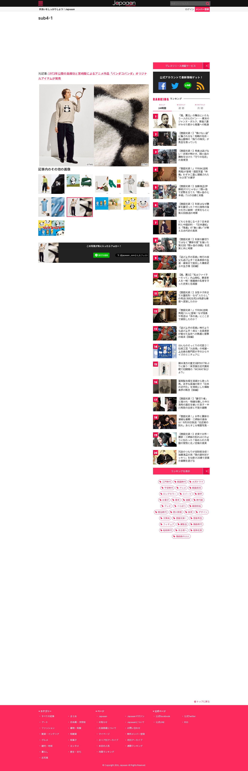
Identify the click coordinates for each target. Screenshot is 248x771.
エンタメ (74, 745)
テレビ (167, 506)
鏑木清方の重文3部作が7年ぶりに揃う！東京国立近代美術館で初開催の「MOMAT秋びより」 (193, 367)
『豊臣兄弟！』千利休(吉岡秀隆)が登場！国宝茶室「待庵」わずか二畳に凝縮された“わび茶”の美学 (193, 173)
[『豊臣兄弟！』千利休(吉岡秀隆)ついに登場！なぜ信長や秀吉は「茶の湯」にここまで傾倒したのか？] (165, 316)
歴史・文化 (75, 751)
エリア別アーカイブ (108, 740)
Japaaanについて (135, 722)
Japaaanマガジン (135, 716)
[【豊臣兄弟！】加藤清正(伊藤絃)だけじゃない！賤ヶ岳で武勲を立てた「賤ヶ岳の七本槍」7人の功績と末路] (165, 192)
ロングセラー (169, 493)
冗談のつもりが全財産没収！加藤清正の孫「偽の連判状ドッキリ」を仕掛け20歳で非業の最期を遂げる (193, 456)
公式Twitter (175, 86)
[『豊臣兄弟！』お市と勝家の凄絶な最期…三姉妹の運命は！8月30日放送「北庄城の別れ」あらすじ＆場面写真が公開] (165, 422)
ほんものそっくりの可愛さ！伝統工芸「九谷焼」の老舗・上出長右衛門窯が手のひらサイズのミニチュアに (193, 350)
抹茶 (190, 512)
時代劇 (199, 499)
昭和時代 (167, 530)
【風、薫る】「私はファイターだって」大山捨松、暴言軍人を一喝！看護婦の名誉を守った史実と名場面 (193, 279)
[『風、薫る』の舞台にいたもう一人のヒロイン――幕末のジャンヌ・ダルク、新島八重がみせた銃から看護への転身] (165, 121)
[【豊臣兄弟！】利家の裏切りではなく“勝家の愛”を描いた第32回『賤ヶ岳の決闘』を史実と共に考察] (165, 245)
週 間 (181, 107)
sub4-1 (45, 18)
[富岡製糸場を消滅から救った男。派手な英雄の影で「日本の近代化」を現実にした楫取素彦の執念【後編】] (165, 387)
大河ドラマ (197, 481)
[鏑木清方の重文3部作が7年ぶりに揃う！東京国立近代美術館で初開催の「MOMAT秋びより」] (165, 369)
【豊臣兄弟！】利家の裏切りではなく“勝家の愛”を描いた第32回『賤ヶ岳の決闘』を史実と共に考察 (193, 243)
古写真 (45, 757)
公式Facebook (162, 86)
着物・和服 (75, 728)
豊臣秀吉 (197, 518)
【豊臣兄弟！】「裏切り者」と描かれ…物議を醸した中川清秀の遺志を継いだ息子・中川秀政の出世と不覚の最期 (193, 403)
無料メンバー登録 (136, 733)
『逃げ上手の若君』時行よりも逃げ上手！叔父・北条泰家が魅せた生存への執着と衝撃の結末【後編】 (193, 332)
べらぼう (181, 506)
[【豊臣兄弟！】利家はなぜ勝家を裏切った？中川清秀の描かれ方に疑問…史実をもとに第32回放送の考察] (165, 210)
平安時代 (168, 487)
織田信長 (196, 506)
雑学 (200, 493)
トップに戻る (203, 701)
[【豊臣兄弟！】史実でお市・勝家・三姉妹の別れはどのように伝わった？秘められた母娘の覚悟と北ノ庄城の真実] (165, 440)
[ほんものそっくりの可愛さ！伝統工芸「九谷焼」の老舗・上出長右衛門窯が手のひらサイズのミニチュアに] (165, 351)
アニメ (182, 487)
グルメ (45, 740)
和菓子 (73, 740)
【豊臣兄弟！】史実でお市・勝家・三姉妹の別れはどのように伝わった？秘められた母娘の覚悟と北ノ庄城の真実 (193, 438)
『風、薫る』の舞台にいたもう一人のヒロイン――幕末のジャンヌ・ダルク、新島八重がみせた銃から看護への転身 (193, 119)
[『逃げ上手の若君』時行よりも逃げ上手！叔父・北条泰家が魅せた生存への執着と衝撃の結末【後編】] (165, 334)
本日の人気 (104, 745)
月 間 (200, 107)
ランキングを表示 (180, 471)
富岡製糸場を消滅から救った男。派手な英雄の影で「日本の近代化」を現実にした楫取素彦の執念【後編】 (193, 385)
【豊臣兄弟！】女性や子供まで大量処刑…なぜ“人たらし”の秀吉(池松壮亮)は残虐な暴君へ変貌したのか (193, 296)
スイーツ (187, 493)
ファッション (48, 728)
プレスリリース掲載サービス (180, 65)
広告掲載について (107, 728)
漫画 (188, 499)
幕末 (177, 499)
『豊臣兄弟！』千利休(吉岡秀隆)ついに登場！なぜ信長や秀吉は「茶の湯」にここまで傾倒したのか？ (193, 314)
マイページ (104, 733)
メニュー (40, 3)
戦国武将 (196, 487)
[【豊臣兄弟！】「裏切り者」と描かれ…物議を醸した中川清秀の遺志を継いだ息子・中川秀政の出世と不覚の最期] (165, 404)
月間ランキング (106, 751)
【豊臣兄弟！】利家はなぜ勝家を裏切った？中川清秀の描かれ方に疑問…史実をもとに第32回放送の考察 (193, 208)
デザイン (203, 512)
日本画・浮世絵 (78, 722)
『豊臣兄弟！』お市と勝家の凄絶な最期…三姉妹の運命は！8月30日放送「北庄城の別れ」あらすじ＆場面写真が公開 (193, 422)
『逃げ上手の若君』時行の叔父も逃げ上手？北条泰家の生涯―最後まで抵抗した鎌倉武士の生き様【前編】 (193, 261)
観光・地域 (47, 745)
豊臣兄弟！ (181, 518)
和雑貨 (73, 733)
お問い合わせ (133, 728)
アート (45, 722)
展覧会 (183, 524)
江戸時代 (166, 481)
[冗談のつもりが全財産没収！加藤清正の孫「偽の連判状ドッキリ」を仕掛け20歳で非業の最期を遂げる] (165, 457)
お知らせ (103, 722)
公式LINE (188, 86)
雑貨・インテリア (50, 733)
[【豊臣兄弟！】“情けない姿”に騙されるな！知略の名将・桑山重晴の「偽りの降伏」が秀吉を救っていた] (165, 139)
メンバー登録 (202, 9)
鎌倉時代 (197, 524)
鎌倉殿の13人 (182, 536)
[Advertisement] (66, 45)
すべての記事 (48, 716)
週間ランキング (135, 745)
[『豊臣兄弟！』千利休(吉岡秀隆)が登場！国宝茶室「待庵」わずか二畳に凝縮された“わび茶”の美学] (165, 174)
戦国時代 (181, 481)
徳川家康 (177, 512)
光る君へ (182, 530)
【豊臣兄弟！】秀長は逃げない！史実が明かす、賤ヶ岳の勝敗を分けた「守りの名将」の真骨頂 (193, 155)
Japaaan (124, 3)
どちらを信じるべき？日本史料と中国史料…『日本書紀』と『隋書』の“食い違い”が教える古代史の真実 (193, 226)
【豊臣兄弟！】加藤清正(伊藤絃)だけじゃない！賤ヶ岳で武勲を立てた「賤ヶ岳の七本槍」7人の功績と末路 (193, 190)
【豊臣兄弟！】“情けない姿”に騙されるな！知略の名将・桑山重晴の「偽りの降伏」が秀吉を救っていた (193, 137)
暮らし (45, 751)
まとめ (73, 716)
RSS (200, 86)
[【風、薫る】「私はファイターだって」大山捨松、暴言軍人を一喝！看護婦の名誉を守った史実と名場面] (165, 280)
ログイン (189, 9)
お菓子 (165, 499)
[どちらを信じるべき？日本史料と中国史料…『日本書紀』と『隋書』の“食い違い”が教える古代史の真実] (165, 227)
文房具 (166, 518)
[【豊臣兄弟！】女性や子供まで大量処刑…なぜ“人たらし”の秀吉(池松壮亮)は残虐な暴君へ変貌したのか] (165, 298)
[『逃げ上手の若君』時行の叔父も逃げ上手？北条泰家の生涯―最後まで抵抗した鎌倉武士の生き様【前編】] (165, 263)
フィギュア (168, 524)
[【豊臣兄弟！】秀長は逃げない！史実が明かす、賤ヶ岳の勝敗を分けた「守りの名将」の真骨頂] (165, 157)
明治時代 (162, 512)
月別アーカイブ (134, 740)
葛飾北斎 (197, 530)
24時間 (162, 107)
